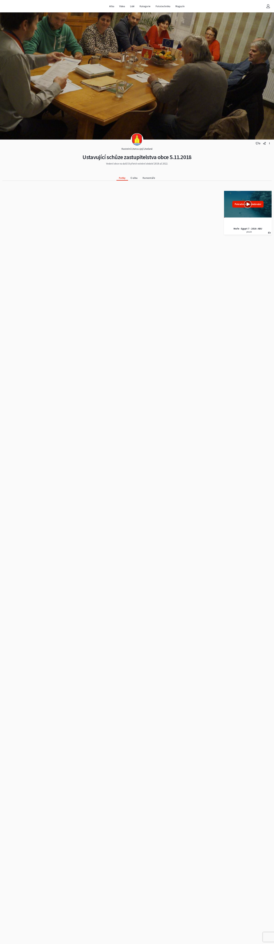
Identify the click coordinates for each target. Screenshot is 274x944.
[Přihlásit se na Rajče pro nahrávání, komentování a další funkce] (268, 6)
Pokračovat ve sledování (248, 204)
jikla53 (249, 232)
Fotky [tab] (122, 177)
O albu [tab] (133, 177)
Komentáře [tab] (149, 177)
